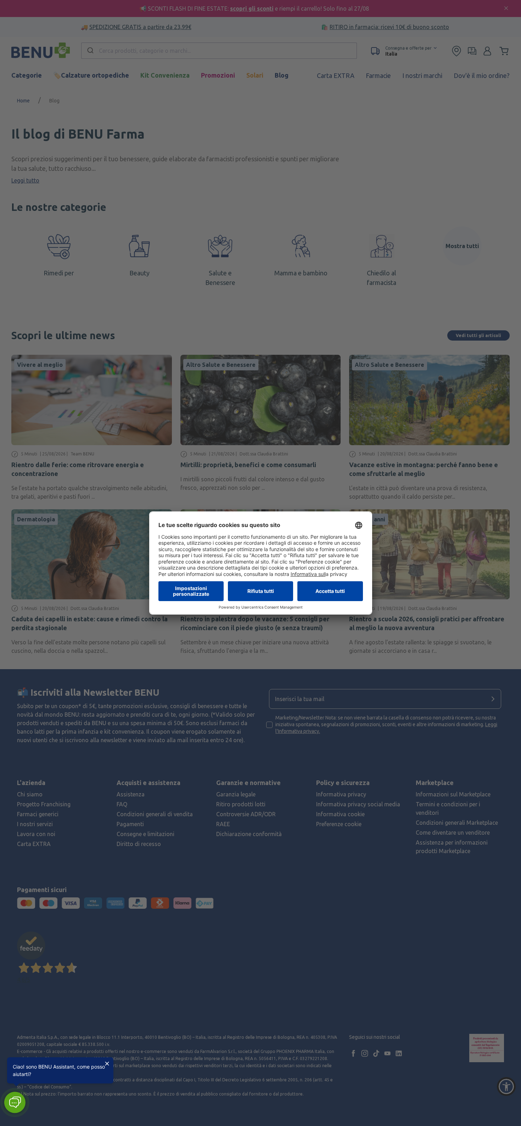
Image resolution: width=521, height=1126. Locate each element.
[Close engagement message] (107, 1063)
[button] (14, 1102)
